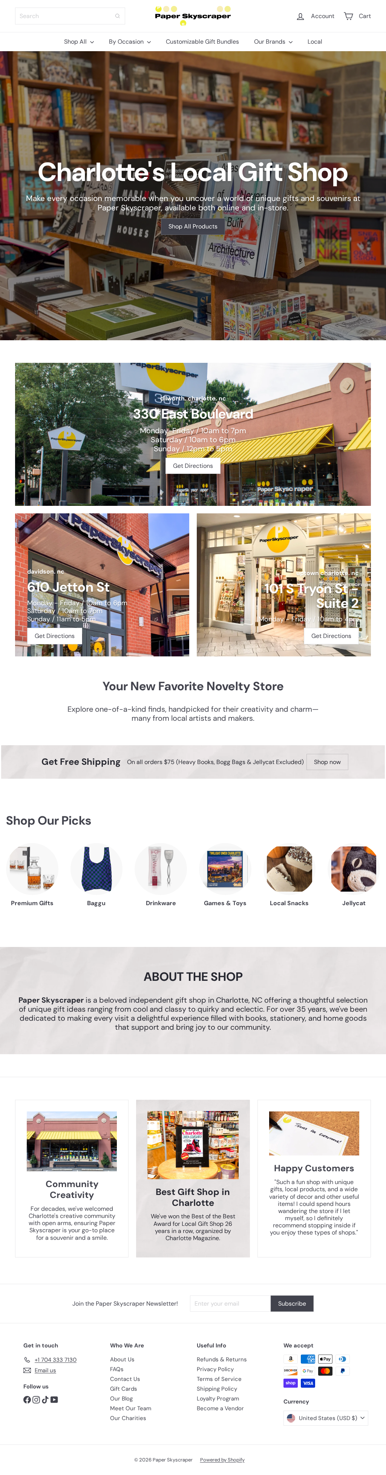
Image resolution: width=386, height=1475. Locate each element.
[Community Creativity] (72, 1141)
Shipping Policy (217, 1389)
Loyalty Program (218, 1398)
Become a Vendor (220, 1408)
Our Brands (270, 42)
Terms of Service (219, 1379)
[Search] (117, 16)
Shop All (76, 42)
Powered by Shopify (222, 1460)
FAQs (117, 1369)
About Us (122, 1359)
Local (315, 42)
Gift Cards (123, 1389)
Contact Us (125, 1379)
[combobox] (70, 16)
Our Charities (128, 1418)
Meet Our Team (130, 1408)
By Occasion (127, 42)
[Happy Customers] (314, 1133)
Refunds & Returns (222, 1359)
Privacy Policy (215, 1369)
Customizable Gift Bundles (202, 42)
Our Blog (121, 1398)
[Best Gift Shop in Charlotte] (192, 1145)
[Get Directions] (193, 434)
